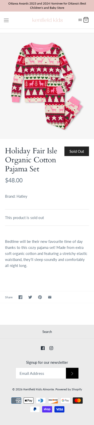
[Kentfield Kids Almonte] (47, 20)
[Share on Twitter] (30, 297)
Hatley (22, 196)
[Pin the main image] (40, 297)
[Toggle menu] (6, 20)
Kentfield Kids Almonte (38, 389)
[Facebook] (43, 348)
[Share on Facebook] (20, 297)
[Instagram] (51, 348)
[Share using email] (50, 297)
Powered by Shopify (68, 389)
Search (47, 332)
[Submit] (72, 373)
